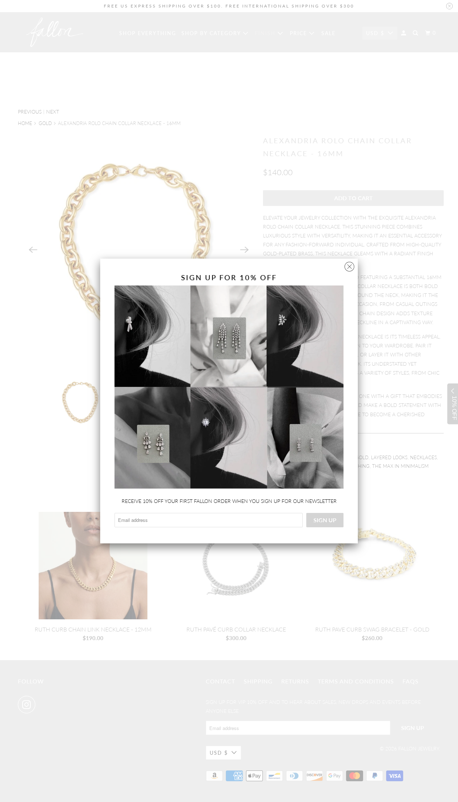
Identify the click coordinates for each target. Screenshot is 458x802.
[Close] (349, 265)
